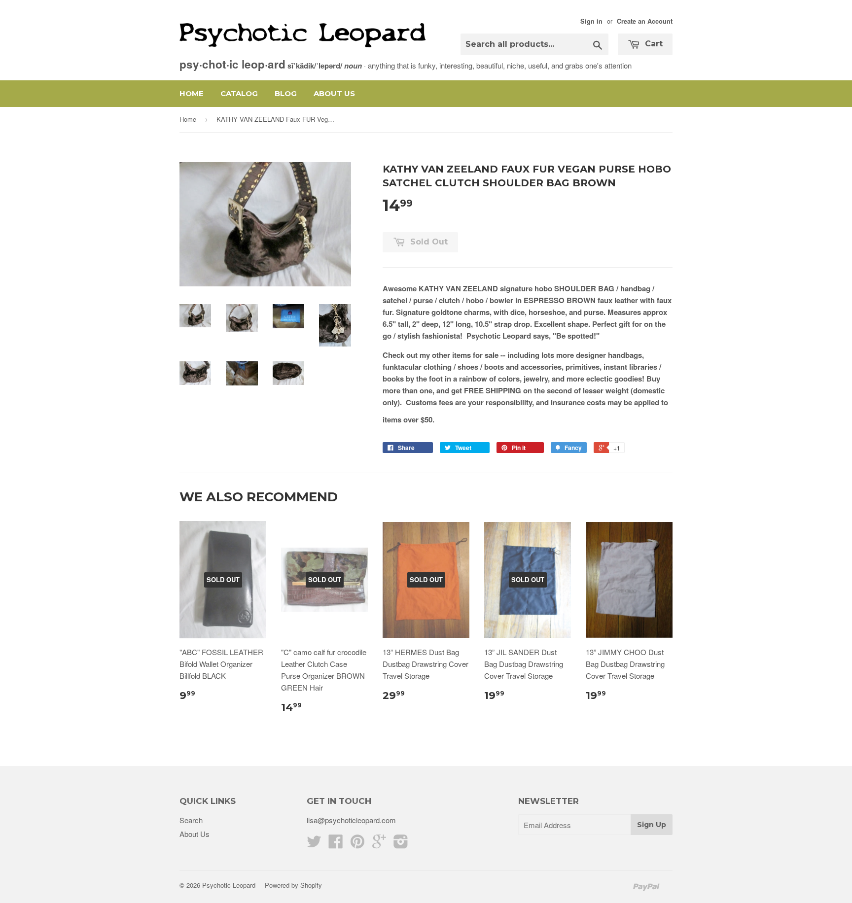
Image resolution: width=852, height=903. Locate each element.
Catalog (239, 93)
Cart (652, 43)
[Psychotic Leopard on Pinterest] (357, 844)
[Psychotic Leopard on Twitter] (314, 844)
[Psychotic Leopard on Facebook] (335, 844)
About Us (334, 93)
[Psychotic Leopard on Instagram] (400, 844)
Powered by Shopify (293, 885)
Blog (286, 93)
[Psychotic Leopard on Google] (379, 844)
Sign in (591, 21)
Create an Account (645, 21)
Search (191, 820)
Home (191, 93)
